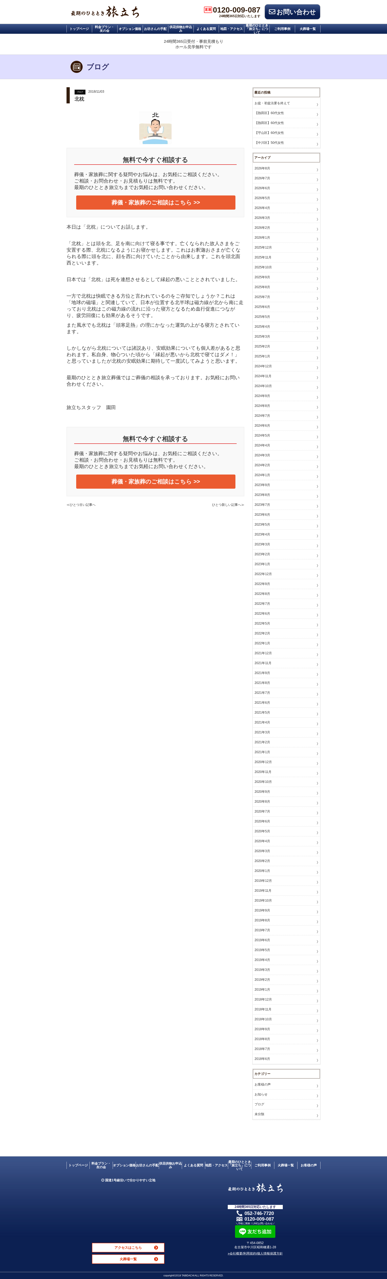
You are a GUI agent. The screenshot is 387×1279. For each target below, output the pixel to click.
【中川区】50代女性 (269, 142)
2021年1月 (262, 752)
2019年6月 (262, 940)
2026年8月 (262, 168)
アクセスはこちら (128, 1248)
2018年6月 (262, 1059)
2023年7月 (262, 504)
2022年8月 (262, 593)
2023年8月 (262, 495)
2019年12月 (263, 880)
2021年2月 (262, 742)
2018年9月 (262, 1029)
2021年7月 (262, 692)
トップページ (79, 28)
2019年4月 (262, 960)
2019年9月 (262, 910)
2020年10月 (263, 781)
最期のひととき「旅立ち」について (257, 29)
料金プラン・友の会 (104, 28)
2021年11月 (263, 663)
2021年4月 (262, 722)
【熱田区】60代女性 (269, 113)
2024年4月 (262, 445)
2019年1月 (262, 989)
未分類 (259, 1114)
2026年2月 (262, 227)
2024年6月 (262, 425)
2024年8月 (262, 405)
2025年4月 (262, 326)
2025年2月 (262, 346)
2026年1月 (262, 237)
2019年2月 (262, 979)
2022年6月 (262, 613)
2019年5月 (262, 950)
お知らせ (261, 1094)
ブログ (80, 92)
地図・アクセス (231, 28)
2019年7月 (262, 930)
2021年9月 (262, 673)
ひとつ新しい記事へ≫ (228, 504)
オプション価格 (130, 28)
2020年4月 (262, 841)
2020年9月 (262, 791)
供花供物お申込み (181, 28)
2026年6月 (262, 188)
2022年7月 (262, 603)
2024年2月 (262, 465)
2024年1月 (262, 475)
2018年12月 (263, 999)
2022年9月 (262, 584)
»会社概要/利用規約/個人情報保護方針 (255, 1253)
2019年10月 (263, 900)
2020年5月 (262, 831)
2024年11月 (263, 376)
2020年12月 (263, 762)
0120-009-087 (232, 10)
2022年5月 (262, 623)
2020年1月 (262, 871)
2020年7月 (262, 811)
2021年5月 (262, 712)
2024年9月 (262, 396)
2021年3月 (262, 732)
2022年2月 (262, 633)
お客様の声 (263, 1084)
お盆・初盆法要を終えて (272, 103)
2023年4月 (262, 534)
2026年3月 (262, 217)
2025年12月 (263, 247)
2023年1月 (262, 564)
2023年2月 (262, 554)
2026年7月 (262, 178)
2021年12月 (263, 653)
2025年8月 (262, 287)
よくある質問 (206, 28)
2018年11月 (263, 1009)
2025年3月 (262, 336)
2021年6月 (262, 702)
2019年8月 (262, 920)
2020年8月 (262, 801)
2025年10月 (263, 267)
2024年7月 (262, 415)
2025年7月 (262, 297)
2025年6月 (262, 307)
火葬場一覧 (308, 28)
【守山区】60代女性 (269, 132)
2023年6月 (262, 514)
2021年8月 (262, 683)
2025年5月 (262, 316)
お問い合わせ (296, 12)
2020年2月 (262, 861)
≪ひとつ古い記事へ (81, 504)
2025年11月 (263, 257)
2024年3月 (262, 455)
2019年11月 (263, 890)
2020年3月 (262, 851)
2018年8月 (262, 1039)
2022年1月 (262, 643)
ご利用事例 (282, 28)
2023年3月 (262, 544)
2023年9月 (262, 485)
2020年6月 (262, 821)
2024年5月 (262, 435)
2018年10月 (263, 1019)
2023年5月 (262, 524)
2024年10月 (263, 386)
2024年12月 (263, 366)
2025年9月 (262, 277)
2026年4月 (262, 208)
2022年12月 (263, 574)
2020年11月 (263, 772)
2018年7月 (262, 1049)
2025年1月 (262, 356)
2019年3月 (262, 969)
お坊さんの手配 (155, 28)
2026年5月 (262, 198)
